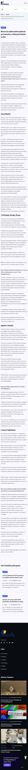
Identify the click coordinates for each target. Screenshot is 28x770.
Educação (4, 663)
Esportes (4, 669)
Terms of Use (7, 762)
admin (5, 580)
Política (4, 656)
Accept (7, 765)
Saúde (7, 14)
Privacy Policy (9, 760)
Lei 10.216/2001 (20, 219)
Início (2, 14)
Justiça (4, 660)
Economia (4, 653)
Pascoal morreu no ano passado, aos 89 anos (13, 211)
